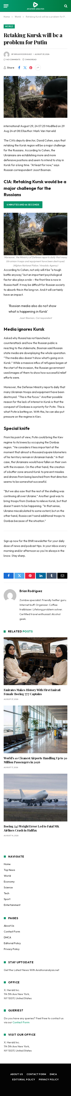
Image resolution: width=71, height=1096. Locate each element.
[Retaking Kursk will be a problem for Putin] (35, 97)
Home (7, 864)
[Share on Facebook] (19, 68)
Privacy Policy (11, 949)
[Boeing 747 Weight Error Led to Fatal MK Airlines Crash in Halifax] (35, 798)
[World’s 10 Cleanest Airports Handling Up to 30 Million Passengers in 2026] (35, 729)
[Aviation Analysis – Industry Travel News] (35, 6)
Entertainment (12, 905)
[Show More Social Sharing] (38, 68)
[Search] (65, 6)
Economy (9, 881)
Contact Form (12, 931)
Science (8, 887)
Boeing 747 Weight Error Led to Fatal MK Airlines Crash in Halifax (31, 828)
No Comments (13, 59)
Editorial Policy (12, 943)
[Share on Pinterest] (30, 68)
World (9, 26)
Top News (9, 870)
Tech (6, 893)
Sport (7, 899)
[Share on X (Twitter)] (25, 68)
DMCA (7, 937)
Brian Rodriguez (23, 54)
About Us (9, 925)
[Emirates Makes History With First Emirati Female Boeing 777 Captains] (35, 661)
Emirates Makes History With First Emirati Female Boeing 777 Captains (32, 692)
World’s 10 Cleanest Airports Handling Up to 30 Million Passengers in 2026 (35, 760)
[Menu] (6, 6)
